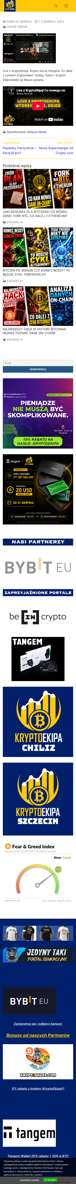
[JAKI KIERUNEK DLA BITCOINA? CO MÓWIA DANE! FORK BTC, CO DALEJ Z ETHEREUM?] (38, 188)
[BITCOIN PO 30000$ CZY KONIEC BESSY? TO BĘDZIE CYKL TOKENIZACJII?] (38, 247)
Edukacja (14, 222)
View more (48, 1174)
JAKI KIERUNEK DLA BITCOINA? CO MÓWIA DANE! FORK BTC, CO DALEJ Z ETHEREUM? (35, 214)
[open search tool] (56, 5)
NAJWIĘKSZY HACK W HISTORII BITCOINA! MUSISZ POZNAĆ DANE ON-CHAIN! (34, 331)
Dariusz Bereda (19, 21)
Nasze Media (16, 26)
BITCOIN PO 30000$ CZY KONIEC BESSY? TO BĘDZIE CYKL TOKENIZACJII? (36, 272)
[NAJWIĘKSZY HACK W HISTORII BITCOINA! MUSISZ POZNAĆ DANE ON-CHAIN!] (38, 306)
